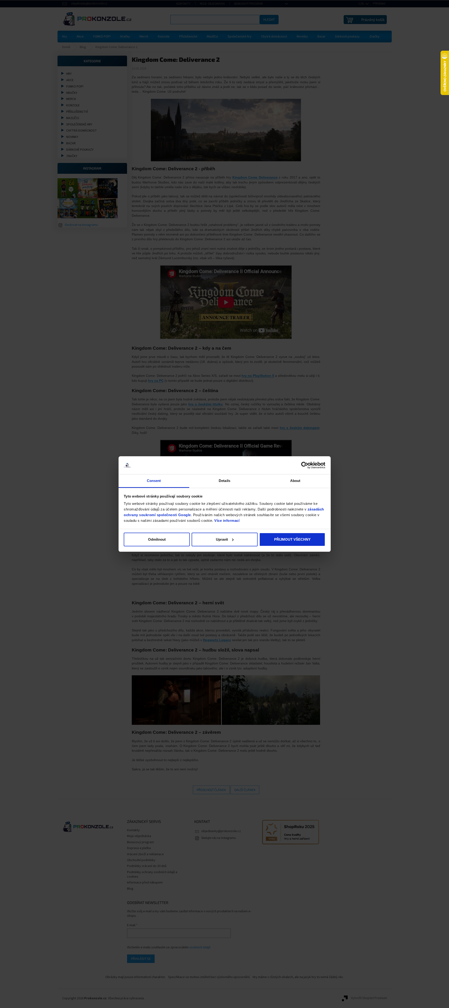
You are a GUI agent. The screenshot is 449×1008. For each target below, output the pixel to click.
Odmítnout (157, 539)
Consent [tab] (154, 481)
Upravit (222, 539)
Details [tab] (224, 481)
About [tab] (295, 481)
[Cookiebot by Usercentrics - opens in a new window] (304, 465)
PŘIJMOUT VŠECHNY (292, 539)
